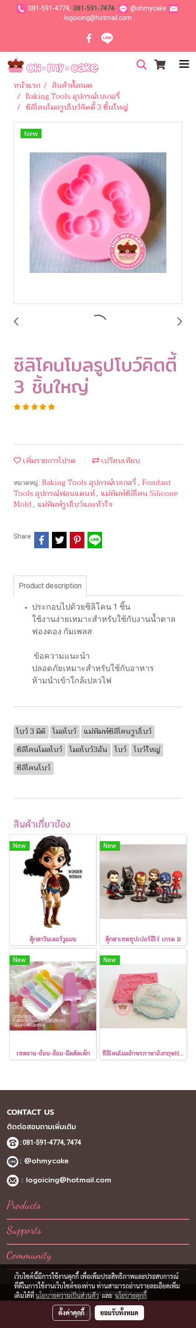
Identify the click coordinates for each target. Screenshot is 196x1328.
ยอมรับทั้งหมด (119, 1312)
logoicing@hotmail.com (98, 17)
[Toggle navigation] (184, 65)
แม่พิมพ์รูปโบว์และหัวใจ (75, 504)
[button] (138, 65)
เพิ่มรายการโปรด (48, 460)
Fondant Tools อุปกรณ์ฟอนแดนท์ (92, 488)
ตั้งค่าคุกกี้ (71, 1312)
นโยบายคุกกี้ (131, 1295)
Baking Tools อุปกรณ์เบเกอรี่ (90, 482)
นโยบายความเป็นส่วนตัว (67, 1295)
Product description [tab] (50, 585)
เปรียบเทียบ (119, 460)
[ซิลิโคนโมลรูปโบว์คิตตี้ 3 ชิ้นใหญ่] (98, 213)
